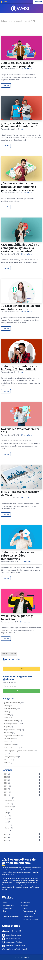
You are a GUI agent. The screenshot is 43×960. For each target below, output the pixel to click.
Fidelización (8, 718)
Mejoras (7, 727)
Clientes (25, 905)
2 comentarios (27, 69)
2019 (6, 795)
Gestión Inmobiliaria (11, 721)
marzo (7, 825)
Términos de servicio (30, 911)
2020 (6, 792)
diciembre (8, 798)
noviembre (8, 801)
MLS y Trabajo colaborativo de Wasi (20, 493)
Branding (7, 706)
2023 (6, 783)
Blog (4, 911)
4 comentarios (27, 193)
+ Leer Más (6, 85)
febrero (7, 828)
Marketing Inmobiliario (11, 724)
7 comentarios (27, 435)
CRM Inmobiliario (10, 709)
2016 (6, 840)
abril (6, 822)
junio (6, 816)
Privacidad (6, 914)
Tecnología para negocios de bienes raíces (19, 751)
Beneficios (26, 902)
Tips (5, 754)
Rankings (7, 742)
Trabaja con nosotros (30, 914)
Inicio (5, 902)
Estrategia (7, 712)
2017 (6, 837)
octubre (8, 804)
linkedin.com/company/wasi (15, 945)
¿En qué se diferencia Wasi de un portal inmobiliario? (19, 124)
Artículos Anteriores (9, 654)
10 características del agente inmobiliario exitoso (21, 307)
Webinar (7, 763)
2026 (6, 774)
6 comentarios (27, 254)
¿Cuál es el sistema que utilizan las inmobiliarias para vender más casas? (18, 186)
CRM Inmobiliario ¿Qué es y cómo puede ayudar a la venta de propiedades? (20, 248)
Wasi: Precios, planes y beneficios (17, 617)
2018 (6, 834)
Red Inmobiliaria (9, 745)
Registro (25, 908)
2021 (6, 789)
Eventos (7, 715)
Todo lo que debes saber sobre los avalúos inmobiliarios (17, 555)
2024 (6, 780)
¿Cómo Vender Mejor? (12, 703)
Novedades (8, 733)
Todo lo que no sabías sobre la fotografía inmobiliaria (20, 367)
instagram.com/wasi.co (14, 942)
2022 (6, 786)
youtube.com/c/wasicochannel (16, 949)
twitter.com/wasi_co (13, 938)
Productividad (9, 739)
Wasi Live (7, 760)
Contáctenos (7, 908)
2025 (6, 777)
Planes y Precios (8, 905)
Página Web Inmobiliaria (12, 736)
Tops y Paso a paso (11, 757)
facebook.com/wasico (13, 935)
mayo (7, 819)
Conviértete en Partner (10, 917)
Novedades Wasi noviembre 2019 (20, 430)
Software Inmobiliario (11, 748)
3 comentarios (27, 498)
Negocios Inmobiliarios (12, 730)
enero (7, 831)
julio (6, 813)
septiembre (9, 807)
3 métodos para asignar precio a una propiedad (17, 64)
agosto (7, 810)
